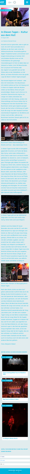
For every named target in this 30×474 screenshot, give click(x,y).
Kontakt (16, 472)
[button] (27, 2)
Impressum (11, 472)
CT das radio (3, 2)
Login (20, 472)
